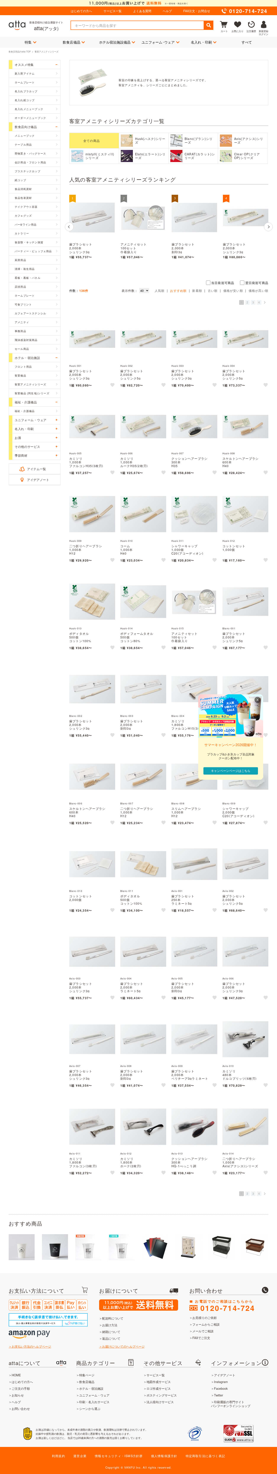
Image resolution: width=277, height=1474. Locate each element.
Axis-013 (177, 1153)
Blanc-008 (177, 803)
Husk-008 (228, 453)
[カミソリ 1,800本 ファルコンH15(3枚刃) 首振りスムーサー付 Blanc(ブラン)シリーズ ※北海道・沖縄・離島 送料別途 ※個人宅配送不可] (194, 689)
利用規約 (58, 1456)
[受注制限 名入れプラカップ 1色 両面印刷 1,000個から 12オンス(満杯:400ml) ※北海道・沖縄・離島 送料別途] (88, 1247)
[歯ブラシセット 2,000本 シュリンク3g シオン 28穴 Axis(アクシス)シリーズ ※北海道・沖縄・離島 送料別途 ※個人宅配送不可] (92, 1039)
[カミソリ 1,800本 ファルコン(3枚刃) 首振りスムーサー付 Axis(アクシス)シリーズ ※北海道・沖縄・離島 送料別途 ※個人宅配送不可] (92, 1127)
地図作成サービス (159, 1382)
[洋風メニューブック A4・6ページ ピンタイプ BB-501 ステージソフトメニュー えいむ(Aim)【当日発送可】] (155, 1247)
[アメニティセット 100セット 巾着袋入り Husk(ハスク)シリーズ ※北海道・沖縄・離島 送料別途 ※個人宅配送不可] (143, 217)
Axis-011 (75, 1153)
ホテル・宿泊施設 (91, 1388)
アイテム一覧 (36, 469)
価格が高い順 (258, 290)
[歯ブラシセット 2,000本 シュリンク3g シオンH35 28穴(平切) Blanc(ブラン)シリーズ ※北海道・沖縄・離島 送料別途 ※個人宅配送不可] (92, 689)
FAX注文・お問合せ (196, 11)
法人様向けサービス (160, 1402)
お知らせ (18, 1395)
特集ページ (86, 1375)
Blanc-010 (75, 891)
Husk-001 (75, 365)
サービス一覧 (112, 11)
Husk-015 (177, 628)
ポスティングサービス (162, 1395)
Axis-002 (228, 891)
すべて (247, 42)
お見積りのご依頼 (204, 1317)
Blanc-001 (228, 628)
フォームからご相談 (206, 1324)
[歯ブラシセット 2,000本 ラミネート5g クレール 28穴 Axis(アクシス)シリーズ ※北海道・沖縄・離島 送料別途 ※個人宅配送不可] (143, 952)
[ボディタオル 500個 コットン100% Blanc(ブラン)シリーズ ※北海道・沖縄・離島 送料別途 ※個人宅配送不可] (143, 864)
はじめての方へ (81, 11)
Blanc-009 (228, 803)
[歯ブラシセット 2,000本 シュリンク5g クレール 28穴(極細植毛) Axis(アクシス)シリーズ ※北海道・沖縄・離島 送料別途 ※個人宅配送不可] (245, 864)
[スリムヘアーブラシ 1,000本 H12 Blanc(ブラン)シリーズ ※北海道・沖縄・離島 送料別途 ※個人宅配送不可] (194, 777)
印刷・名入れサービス (94, 1402)
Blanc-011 (126, 891)
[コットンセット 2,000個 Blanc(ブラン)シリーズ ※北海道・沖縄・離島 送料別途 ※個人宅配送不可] (92, 864)
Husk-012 (228, 540)
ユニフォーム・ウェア (94, 1395)
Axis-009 (177, 1066)
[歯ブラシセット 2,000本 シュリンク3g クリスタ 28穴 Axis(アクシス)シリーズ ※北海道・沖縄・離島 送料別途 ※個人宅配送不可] (245, 952)
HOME (16, 1375)
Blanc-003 (126, 716)
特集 (28, 42)
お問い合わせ (21, 1408)
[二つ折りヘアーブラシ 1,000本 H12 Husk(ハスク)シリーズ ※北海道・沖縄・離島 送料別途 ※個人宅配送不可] (92, 514)
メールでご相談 (203, 1331)
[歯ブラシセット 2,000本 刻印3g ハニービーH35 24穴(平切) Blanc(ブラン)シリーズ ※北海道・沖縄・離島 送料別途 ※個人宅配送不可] (143, 689)
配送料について (112, 1318)
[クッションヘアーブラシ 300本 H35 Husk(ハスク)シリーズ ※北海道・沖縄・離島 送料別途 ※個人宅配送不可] (194, 427)
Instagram (221, 1382)
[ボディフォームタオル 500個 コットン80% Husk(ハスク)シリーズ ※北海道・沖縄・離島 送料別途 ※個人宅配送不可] (143, 602)
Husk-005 (75, 453)
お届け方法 (109, 1325)
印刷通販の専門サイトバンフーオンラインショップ (230, 1404)
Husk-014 (126, 628)
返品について (111, 1338)
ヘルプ (167, 11)
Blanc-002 (75, 716)
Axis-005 (177, 978)
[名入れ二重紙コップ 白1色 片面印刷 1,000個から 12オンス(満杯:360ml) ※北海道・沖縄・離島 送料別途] (55, 1247)
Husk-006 (126, 453)
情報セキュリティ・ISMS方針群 (119, 1456)
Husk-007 (177, 453)
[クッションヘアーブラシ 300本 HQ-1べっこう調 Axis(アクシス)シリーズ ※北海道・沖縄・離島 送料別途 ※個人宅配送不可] (194, 1127)
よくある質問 (142, 11)
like (112, 385)
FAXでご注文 (201, 1338)
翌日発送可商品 (256, 283)
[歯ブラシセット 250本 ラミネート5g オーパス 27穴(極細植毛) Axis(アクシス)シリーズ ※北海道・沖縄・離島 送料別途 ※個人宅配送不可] (194, 864)
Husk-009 (75, 540)
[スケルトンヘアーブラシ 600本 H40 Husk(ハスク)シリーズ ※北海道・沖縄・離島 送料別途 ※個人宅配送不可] (245, 427)
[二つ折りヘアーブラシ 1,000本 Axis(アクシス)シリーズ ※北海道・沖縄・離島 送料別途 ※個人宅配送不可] (245, 1127)
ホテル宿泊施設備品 (115, 42)
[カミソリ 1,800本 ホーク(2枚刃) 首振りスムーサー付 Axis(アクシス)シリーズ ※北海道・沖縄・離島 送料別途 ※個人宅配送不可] (143, 1127)
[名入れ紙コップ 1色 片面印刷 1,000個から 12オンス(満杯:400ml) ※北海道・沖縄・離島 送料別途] (22, 1247)
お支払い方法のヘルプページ (31, 1346)
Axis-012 (126, 1153)
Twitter (218, 1395)
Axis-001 (177, 891)
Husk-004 (228, 365)
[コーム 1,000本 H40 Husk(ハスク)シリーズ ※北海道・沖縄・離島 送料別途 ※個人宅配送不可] (143, 514)
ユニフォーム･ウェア (158, 42)
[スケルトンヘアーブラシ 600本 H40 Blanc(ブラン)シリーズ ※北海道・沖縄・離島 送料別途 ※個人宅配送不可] (92, 777)
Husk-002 (126, 365)
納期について (111, 1332)
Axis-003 (75, 978)
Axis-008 (126, 1066)
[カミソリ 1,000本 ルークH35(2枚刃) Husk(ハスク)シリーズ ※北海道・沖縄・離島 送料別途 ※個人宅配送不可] (143, 427)
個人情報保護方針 (164, 1456)
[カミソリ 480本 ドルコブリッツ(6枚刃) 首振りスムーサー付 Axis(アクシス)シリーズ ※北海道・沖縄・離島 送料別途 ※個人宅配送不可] (245, 1039)
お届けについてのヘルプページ (123, 1346)
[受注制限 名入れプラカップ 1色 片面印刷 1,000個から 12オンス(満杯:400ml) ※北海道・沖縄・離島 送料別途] (122, 1247)
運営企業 (80, 1456)
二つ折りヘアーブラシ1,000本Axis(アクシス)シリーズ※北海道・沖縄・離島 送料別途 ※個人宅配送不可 (245, 1165)
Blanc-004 (177, 716)
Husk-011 (177, 540)
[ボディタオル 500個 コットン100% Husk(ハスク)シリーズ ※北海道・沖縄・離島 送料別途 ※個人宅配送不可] (92, 602)
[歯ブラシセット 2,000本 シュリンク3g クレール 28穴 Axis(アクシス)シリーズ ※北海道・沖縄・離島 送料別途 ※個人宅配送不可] (92, 217)
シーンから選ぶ (89, 1408)
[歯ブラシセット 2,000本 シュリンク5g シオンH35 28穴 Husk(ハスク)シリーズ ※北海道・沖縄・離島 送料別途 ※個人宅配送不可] (245, 339)
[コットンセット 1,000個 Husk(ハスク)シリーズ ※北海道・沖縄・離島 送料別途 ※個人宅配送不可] (245, 514)
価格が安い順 (233, 290)
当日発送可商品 (222, 283)
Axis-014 (228, 1153)
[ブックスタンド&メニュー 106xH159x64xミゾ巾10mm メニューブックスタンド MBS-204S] (188, 1247)
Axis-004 (126, 978)
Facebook (221, 1388)
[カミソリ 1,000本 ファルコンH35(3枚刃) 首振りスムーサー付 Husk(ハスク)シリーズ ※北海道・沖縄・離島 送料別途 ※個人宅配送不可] (92, 427)
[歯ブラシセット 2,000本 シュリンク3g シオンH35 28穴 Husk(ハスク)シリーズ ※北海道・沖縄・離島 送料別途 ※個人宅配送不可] (194, 339)
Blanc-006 (75, 803)
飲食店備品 (71, 42)
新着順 (197, 290)
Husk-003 (177, 365)
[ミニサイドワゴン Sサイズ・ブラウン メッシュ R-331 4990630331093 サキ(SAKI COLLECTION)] (255, 1247)
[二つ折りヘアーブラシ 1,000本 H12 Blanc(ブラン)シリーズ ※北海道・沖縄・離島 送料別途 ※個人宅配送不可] (143, 777)
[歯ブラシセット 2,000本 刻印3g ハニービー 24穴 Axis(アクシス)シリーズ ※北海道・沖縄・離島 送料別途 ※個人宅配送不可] (194, 217)
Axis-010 (228, 1066)
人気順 (160, 290)
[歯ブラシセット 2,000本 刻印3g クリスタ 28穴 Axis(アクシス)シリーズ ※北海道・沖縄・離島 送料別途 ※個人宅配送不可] (194, 952)
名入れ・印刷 (201, 42)
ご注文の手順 (21, 1388)
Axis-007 (75, 1066)
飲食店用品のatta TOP (20, 51)
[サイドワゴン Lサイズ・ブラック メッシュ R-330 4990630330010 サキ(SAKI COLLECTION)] (222, 1247)
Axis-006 (228, 978)
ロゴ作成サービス (159, 1388)
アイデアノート (38, 479)
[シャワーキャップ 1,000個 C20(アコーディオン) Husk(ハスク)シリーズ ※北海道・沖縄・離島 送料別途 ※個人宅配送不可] (194, 514)
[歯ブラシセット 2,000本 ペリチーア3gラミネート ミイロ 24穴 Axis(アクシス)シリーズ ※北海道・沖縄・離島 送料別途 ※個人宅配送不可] (194, 1039)
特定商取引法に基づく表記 (205, 1456)
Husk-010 (126, 540)
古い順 (213, 290)
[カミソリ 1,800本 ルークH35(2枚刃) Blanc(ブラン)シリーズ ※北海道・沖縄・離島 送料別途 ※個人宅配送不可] (245, 689)
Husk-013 (75, 628)
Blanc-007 (126, 803)
